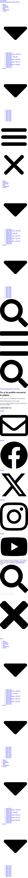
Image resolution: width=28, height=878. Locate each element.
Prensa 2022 (8, 115)
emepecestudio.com (19, 562)
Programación (6, 9)
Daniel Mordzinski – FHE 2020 (13, 64)
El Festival (5, 5)
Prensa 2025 (8, 111)
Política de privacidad (20, 561)
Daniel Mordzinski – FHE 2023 (13, 59)
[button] (14, 150)
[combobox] (6, 594)
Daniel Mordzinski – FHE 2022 (13, 61)
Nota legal (12, 561)
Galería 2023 (9, 58)
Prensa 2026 (8, 110)
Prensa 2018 (8, 120)
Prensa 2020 (8, 118)
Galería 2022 (9, 60)
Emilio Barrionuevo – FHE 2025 (13, 54)
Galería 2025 (9, 52)
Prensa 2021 (8, 116)
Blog (4, 8)
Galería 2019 (9, 65)
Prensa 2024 (8, 112)
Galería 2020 (9, 63)
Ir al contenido (3, 0)
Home (4, 4)
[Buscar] (0, 636)
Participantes (6, 7)
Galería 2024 (9, 55)
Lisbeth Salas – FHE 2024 (12, 56)
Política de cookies (4, 562)
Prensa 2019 (8, 119)
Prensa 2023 (8, 114)
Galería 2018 (9, 67)
